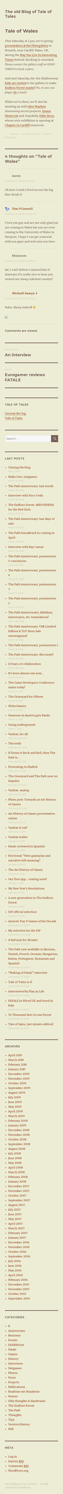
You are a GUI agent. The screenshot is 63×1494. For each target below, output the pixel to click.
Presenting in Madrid (22, 766)
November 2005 (18, 1289)
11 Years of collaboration (24, 664)
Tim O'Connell (22, 208)
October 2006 (17, 1251)
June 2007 (15, 1214)
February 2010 (17, 1064)
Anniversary (16, 1330)
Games (12, 1354)
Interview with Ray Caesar (26, 547)
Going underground (21, 724)
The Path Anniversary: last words (30, 486)
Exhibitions (10, 137)
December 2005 (18, 1284)
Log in (12, 1456)
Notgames (15, 1368)
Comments (18, 1466)
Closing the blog (19, 467)
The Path (14, 1410)
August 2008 (16, 1148)
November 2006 (19, 1247)
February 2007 (18, 1233)
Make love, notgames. (23, 476)
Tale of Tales (14, 418)
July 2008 (14, 1153)
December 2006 (18, 1242)
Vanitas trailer (18, 837)
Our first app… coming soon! (27, 879)
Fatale (12, 1349)
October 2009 (17, 1083)
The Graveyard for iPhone (25, 696)
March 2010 (16, 1060)
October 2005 (17, 1293)
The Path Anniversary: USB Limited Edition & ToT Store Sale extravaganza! (32, 631)
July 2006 (14, 1261)
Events (47, 134)
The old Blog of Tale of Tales (21, 1484)
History (13, 1358)
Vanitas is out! (17, 827)
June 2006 (15, 1265)
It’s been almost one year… (26, 673)
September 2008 (19, 1144)
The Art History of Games (25, 869)
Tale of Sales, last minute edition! (30, 1024)
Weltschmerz (17, 706)
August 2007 (16, 1205)
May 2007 (14, 1219)
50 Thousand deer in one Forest (29, 1014)
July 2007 (14, 1209)
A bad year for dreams (23, 940)
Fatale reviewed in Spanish (26, 846)
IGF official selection (22, 912)
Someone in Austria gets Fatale (29, 715)
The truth (14, 743)
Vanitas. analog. (19, 790)
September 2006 (19, 1256)
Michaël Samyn (23, 293)
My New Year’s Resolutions (26, 888)
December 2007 (18, 1186)
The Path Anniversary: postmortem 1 (33, 645)
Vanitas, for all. (18, 734)
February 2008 (18, 1177)
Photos (13, 1373)
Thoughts (15, 1415)
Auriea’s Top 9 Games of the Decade (32, 921)
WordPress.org (18, 1470)
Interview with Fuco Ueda (25, 495)
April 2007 (15, 1223)
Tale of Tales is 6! (20, 982)
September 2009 (19, 1088)
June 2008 (15, 1158)
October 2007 (17, 1195)
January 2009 (17, 1125)
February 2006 (18, 1279)
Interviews (15, 1363)
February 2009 (18, 1120)
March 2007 (16, 1228)
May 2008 (15, 1162)
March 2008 (16, 1172)
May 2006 (15, 1270)
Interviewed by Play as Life (26, 991)
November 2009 (19, 1078)
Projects (13, 1382)
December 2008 (18, 1130)
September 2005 (19, 1298)
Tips (11, 1419)
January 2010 (16, 1069)
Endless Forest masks (20, 87)
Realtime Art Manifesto (24, 1391)
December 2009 (18, 1074)
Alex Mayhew (37, 106)
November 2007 (18, 1191)
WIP (11, 1429)
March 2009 (16, 1116)
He (15, 92)
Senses (13, 1396)
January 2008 (17, 1181)
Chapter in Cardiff (17, 125)
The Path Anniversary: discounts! (30, 654)
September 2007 (19, 1200)
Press (12, 1377)
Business (14, 1335)
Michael (14, 134)
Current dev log (15, 413)
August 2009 (16, 1092)
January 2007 (17, 1237)
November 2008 (19, 1134)
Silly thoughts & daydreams (27, 1401)
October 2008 (17, 1139)
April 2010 (15, 1055)
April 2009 (15, 1111)
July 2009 (14, 1097)
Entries (16, 1461)
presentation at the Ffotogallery (26, 45)
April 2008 (15, 1167)
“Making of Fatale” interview (27, 972)
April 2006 (15, 1275)
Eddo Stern (46, 115)
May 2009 (15, 1106)
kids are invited (15, 83)
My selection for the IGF (24, 930)
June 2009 (15, 1102)
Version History (19, 1424)
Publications (16, 1387)
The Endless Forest (21, 1405)
